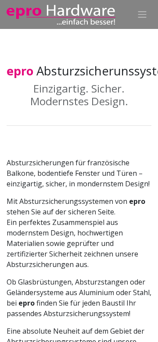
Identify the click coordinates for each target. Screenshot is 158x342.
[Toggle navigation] (142, 14)
